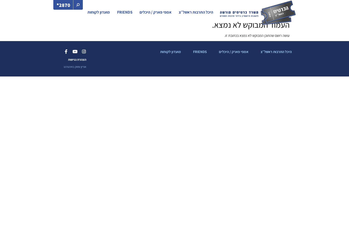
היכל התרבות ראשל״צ (196, 12)
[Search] (78, 5)
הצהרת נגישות (77, 59)
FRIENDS (124, 12)
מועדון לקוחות (98, 12)
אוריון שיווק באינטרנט (75, 67)
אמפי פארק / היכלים (155, 12)
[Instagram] (83, 51)
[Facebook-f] (66, 51)
